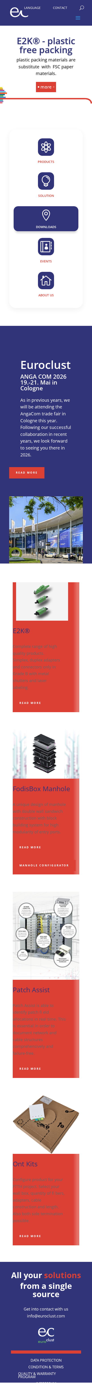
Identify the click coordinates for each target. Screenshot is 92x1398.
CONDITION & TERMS (46, 1367)
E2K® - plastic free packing (46, 45)
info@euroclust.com (46, 1316)
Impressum (46, 1384)
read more (30, 703)
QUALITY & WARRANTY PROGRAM (37, 1375)
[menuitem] (32, 6)
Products (46, 162)
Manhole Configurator (44, 865)
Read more (27, 472)
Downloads (46, 227)
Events (46, 261)
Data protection (46, 1361)
